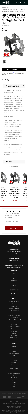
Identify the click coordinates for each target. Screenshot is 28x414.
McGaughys (14, 349)
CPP (14, 355)
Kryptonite (14, 364)
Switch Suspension (14, 353)
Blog (14, 278)
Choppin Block (14, 380)
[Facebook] (3, 80)
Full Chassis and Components (14, 319)
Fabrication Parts (14, 322)
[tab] (14, 86)
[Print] (8, 80)
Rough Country (14, 368)
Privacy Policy (14, 403)
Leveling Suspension (14, 310)
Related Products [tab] (13, 166)
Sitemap (14, 285)
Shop (14, 273)
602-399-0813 (15, 260)
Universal (14, 333)
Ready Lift (14, 362)
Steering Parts (14, 317)
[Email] (5, 79)
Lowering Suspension (14, 308)
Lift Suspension (14, 306)
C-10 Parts (14, 324)
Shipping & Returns (6, 403)
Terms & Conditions (21, 403)
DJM (14, 386)
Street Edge (14, 360)
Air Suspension (14, 304)
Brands (14, 276)
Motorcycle (14, 328)
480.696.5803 (15, 263)
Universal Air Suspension (14, 373)
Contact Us (14, 280)
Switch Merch (14, 331)
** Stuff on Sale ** (14, 301)
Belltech (14, 346)
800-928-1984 (16, 258)
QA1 (14, 375)
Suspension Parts (14, 313)
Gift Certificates (14, 338)
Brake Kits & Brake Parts (14, 315)
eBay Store (14, 335)
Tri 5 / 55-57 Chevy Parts (14, 326)
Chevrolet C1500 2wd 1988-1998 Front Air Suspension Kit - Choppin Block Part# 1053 (14, 193)
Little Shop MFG (14, 377)
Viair (14, 384)
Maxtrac (14, 371)
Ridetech (14, 351)
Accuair (14, 382)
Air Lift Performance (14, 358)
